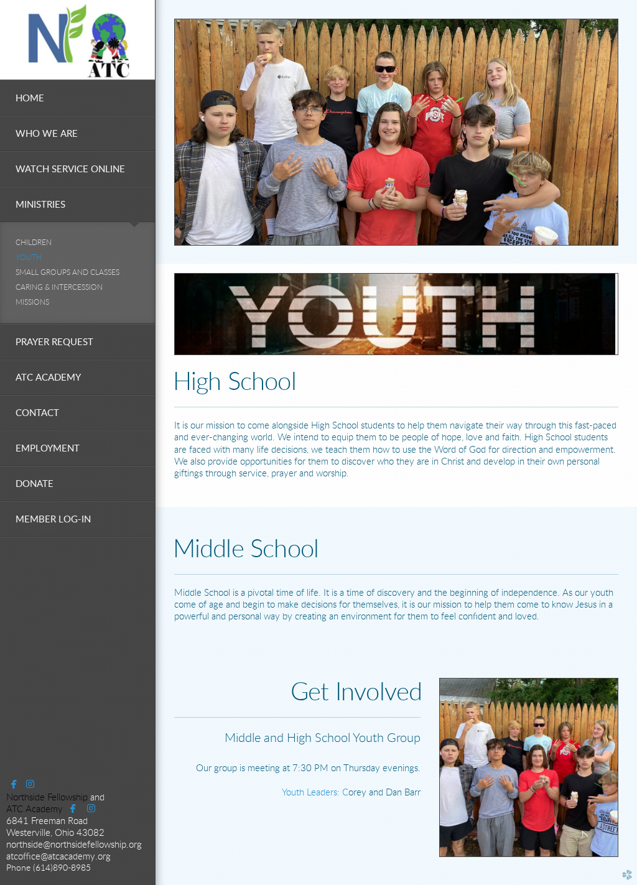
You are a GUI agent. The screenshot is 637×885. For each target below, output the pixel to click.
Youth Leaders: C (315, 792)
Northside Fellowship (47, 797)
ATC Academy (34, 809)
